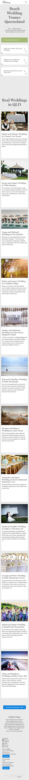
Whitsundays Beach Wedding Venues (14, 724)
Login (3, 761)
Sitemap (19, 776)
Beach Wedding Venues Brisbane (14, 719)
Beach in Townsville (14, 729)
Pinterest (6, 745)
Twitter (5, 743)
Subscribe (6, 756)
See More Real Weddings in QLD (14, 707)
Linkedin (6, 746)
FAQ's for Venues (6, 764)
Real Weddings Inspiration (9, 754)
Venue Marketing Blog (8, 765)
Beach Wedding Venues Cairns (14, 721)
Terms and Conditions (8, 762)
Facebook (6, 740)
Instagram (6, 741)
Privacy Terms (6, 752)
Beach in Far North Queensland (14, 731)
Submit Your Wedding (7, 750)
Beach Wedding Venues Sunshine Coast (14, 726)
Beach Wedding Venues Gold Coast (14, 723)
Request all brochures (11, 40)
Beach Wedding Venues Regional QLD (14, 727)
